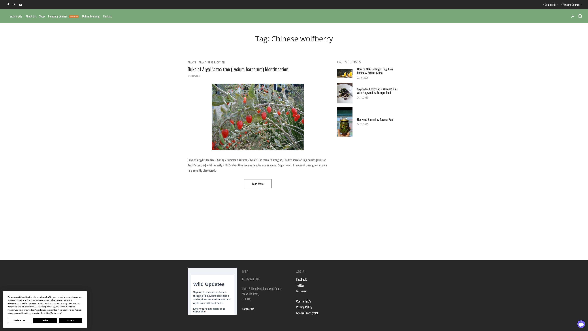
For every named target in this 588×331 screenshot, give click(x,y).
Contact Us (248, 308)
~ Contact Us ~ (550, 5)
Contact (107, 16)
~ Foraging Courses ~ (571, 5)
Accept (70, 320)
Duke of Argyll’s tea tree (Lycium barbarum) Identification (238, 69)
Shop (42, 16)
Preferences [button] (56, 313)
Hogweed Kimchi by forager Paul (375, 119)
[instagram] (14, 5)
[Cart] (580, 16)
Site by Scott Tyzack (307, 312)
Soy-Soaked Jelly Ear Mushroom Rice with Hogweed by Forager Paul (377, 91)
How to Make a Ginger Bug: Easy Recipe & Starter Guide (375, 71)
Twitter (300, 285)
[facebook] (8, 5)
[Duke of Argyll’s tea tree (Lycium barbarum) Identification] (258, 117)
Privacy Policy (304, 307)
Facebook (301, 279)
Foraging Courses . (63, 16)
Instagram (301, 291)
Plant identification (212, 62)
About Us (31, 16)
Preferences (19, 320)
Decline (45, 320)
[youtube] (20, 5)
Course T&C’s (303, 301)
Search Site (16, 16)
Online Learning (91, 16)
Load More (258, 183)
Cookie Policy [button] (68, 310)
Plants (192, 62)
